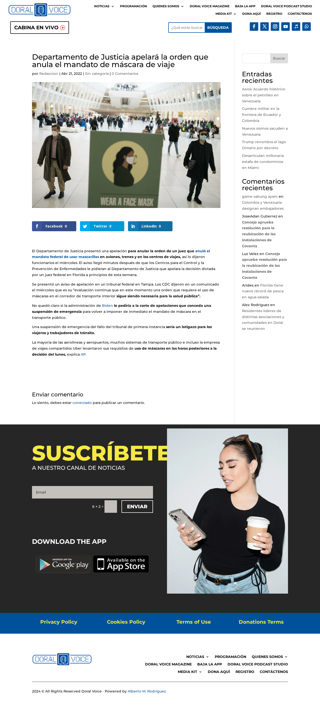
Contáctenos (300, 14)
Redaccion (48, 73)
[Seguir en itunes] (296, 26)
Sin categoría (97, 73)
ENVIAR (137, 507)
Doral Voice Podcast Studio (286, 6)
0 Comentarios (125, 73)
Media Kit (224, 14)
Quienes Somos (165, 6)
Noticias (102, 6)
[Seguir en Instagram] (275, 26)
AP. (84, 354)
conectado (82, 402)
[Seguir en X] (264, 26)
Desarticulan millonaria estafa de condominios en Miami (263, 161)
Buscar (279, 58)
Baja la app (245, 6)
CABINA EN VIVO (36, 28)
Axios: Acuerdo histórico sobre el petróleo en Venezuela (263, 95)
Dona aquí (251, 14)
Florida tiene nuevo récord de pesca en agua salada (263, 291)
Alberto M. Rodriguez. (147, 691)
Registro (274, 14)
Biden (107, 305)
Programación (133, 6)
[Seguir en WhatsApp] (306, 26)
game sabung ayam (260, 196)
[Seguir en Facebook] (254, 26)
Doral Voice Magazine (210, 6)
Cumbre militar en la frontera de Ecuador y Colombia (261, 114)
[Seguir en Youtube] (285, 26)
